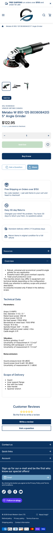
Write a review (26, 421)
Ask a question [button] (26, 428)
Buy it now (26, 156)
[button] (49, 15)
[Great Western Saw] (26, 15)
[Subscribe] (48, 477)
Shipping (5, 126)
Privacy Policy (35, 483)
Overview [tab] (9, 261)
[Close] (50, 3)
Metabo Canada (16, 108)
